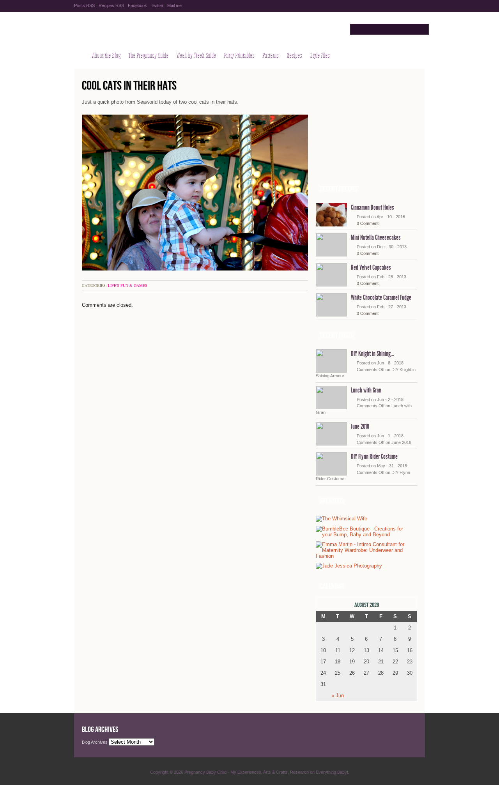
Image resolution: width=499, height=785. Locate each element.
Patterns (270, 55)
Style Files (319, 55)
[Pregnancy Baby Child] (79, 55)
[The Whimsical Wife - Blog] (341, 519)
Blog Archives (95, 742)
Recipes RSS (111, 5)
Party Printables (238, 55)
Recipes (294, 55)
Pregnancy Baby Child (156, 30)
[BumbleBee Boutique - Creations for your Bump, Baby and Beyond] (364, 534)
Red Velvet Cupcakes (371, 267)
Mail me (174, 5)
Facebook (137, 5)
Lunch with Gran (366, 390)
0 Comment (368, 223)
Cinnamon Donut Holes (372, 207)
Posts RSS (84, 5)
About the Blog (106, 55)
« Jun (337, 695)
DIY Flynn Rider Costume (374, 456)
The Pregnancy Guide (148, 55)
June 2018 (360, 426)
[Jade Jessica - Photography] (349, 566)
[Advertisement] (366, 129)
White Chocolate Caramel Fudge (381, 297)
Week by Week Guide (196, 55)
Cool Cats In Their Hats (129, 86)
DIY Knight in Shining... (372, 353)
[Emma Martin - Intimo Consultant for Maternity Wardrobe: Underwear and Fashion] (364, 556)
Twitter (157, 5)
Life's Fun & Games (127, 285)
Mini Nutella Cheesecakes (376, 237)
